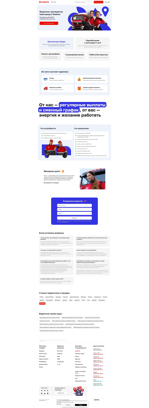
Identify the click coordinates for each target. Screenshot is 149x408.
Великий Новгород (74, 297)
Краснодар (58, 297)
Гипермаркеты (43, 361)
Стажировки (60, 361)
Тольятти (105, 297)
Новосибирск (102, 300)
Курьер (77, 356)
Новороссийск (97, 297)
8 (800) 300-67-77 (98, 369)
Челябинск (77, 300)
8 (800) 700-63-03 (98, 354)
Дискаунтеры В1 (43, 364)
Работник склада (79, 353)
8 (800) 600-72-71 (98, 381)
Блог (76, 378)
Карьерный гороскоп (80, 381)
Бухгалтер (60, 351)
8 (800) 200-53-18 (98, 365)
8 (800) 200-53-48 (98, 362)
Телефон (60, 209)
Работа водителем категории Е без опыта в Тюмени (51, 330)
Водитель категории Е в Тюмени (92, 317)
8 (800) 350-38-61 (98, 385)
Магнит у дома (43, 353)
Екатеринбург (49, 300)
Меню (106, 2)
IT (57, 364)
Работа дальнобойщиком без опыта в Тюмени (72, 317)
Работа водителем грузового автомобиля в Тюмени (63, 321)
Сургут (83, 300)
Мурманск (65, 297)
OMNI (58, 359)
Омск (88, 300)
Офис (58, 356)
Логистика (78, 361)
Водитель (77, 351)
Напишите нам (61, 393)
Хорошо (81, 404)
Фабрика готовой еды (80, 367)
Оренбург (65, 300)
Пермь (70, 300)
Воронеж (42, 300)
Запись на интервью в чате (80, 372)
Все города (42, 303)
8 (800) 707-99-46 (98, 373)
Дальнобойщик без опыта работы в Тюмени (50, 317)
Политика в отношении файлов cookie (63, 399)
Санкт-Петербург (49, 297)
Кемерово (94, 300)
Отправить (74, 218)
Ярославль (83, 297)
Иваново (90, 297)
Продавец (41, 351)
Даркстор (77, 359)
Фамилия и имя (61, 205)
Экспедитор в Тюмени (45, 321)
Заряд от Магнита (43, 359)
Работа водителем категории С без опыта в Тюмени (51, 324)
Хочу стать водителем (49, 23)
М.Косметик (42, 356)
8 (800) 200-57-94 (98, 377)
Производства (79, 364)
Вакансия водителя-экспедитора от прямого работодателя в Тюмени (55, 327)
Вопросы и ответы (80, 375)
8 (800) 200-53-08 (98, 358)
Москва (41, 297)
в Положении (65, 221)
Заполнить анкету (99, 2)
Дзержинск (57, 300)
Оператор (59, 353)
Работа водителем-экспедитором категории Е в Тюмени (90, 321)
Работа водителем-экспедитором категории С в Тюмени (86, 327)
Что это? (68, 404)
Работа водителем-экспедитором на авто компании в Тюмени (80, 324)
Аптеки (41, 367)
